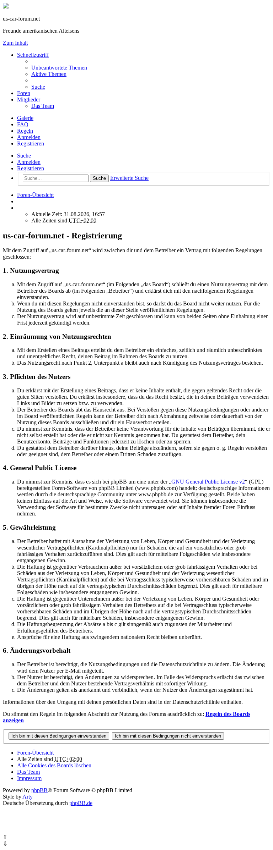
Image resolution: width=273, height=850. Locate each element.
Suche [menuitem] (38, 87)
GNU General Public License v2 (208, 482)
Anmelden (29, 162)
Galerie (25, 118)
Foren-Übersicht (35, 753)
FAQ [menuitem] (22, 124)
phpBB (39, 790)
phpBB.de (80, 803)
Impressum (29, 778)
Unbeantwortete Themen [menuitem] (59, 68)
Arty (27, 797)
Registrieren (30, 168)
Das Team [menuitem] (42, 106)
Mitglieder (28, 99)
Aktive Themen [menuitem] (48, 74)
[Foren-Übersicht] (6, 7)
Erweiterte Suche (129, 178)
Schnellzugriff (33, 55)
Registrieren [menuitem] (30, 143)
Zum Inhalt (15, 43)
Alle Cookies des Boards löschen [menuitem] (54, 765)
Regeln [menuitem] (25, 131)
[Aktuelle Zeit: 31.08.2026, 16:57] (19, 208)
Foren (23, 93)
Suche (24, 156)
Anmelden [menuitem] (29, 137)
